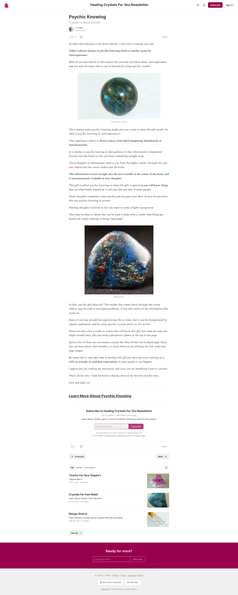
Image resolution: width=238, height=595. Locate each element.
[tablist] (83, 467)
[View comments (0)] (96, 524)
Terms (123, 575)
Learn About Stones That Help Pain (85, 498)
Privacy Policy (139, 435)
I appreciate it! (75, 479)
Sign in (229, 5)
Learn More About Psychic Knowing (100, 396)
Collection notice (135, 575)
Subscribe (215, 5)
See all (74, 533)
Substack (105, 589)
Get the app (132, 582)
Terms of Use (132, 433)
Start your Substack (111, 582)
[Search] (198, 5)
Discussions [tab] (90, 467)
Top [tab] (72, 467)
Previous (79, 456)
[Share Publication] (204, 5)
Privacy (115, 575)
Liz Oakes (79, 28)
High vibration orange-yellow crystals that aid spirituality (96, 517)
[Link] (65, 396)
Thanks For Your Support (85, 475)
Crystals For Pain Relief (83, 494)
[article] (119, 480)
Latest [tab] (79, 467)
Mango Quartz (78, 513)
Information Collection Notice (118, 435)
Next (160, 456)
